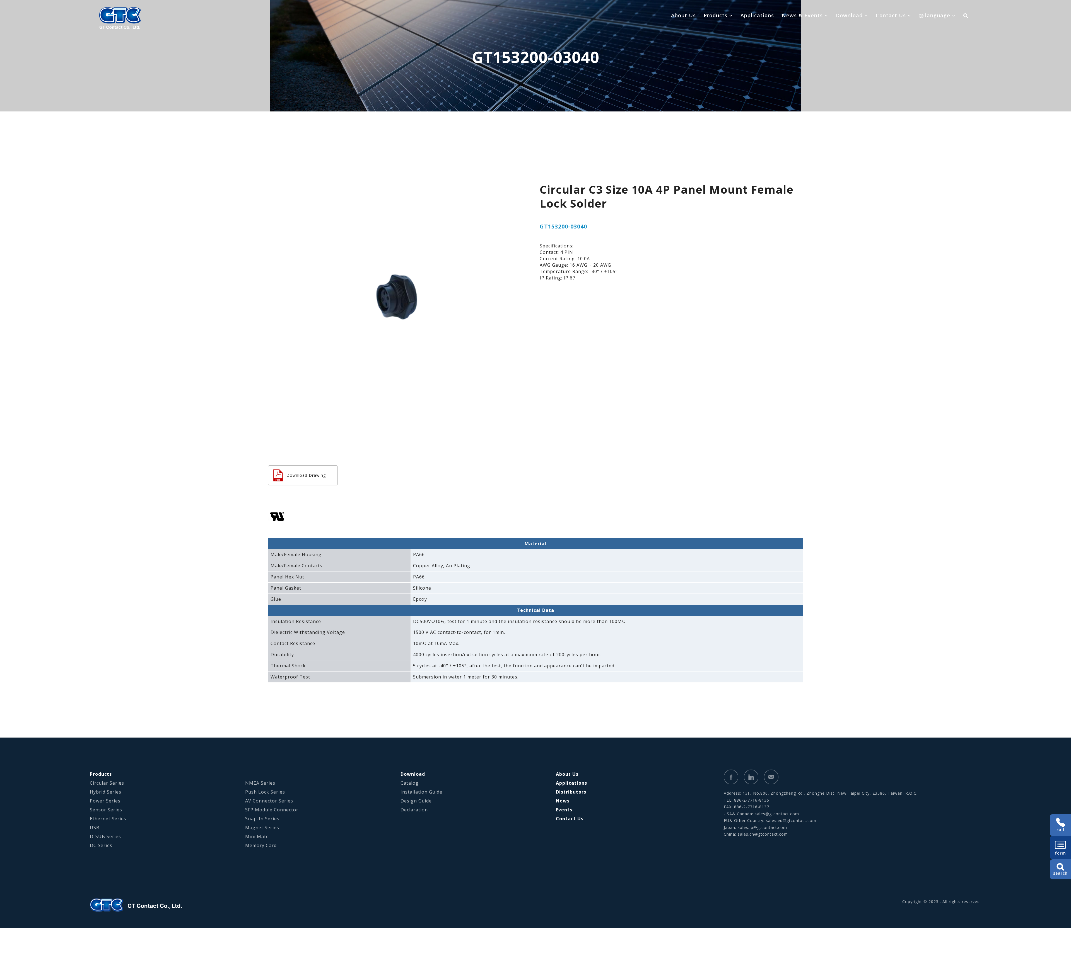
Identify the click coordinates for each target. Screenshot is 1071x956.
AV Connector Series (269, 801)
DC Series (101, 845)
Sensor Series (106, 810)
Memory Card (261, 845)
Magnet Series (262, 827)
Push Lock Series (265, 792)
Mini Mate (257, 836)
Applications (757, 15)
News (563, 801)
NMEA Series (260, 783)
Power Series (105, 801)
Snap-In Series (262, 819)
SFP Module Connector (271, 810)
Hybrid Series (105, 792)
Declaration (414, 810)
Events (564, 810)
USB (95, 827)
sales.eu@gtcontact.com (791, 820)
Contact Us (569, 819)
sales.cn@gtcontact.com (763, 834)
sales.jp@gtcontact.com (762, 827)
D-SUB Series (105, 836)
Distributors (571, 792)
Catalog (410, 783)
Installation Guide (421, 792)
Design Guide (416, 801)
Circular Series (107, 783)
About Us (683, 15)
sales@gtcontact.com (777, 813)
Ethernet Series (108, 819)
